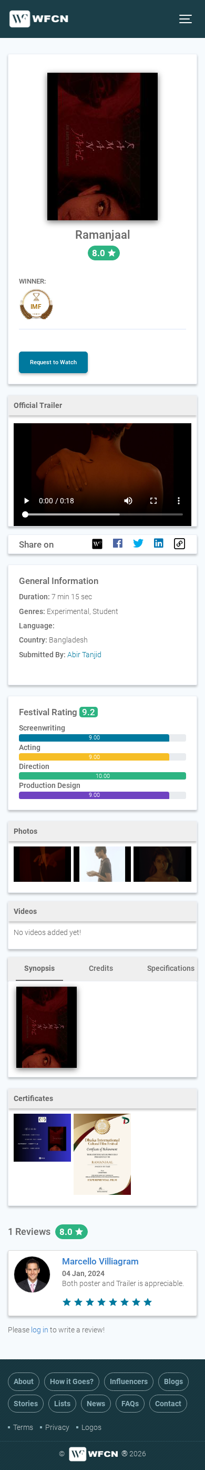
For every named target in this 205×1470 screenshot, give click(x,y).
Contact (168, 1403)
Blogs (173, 1381)
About (24, 1381)
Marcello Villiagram (100, 1261)
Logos (91, 1427)
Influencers (129, 1381)
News (96, 1403)
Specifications (170, 968)
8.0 (67, 1231)
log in (39, 1330)
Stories (26, 1403)
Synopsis (39, 968)
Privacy (57, 1427)
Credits (101, 968)
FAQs (130, 1403)
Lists (62, 1403)
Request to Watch (53, 362)
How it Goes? (72, 1381)
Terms (23, 1427)
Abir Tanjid (84, 654)
